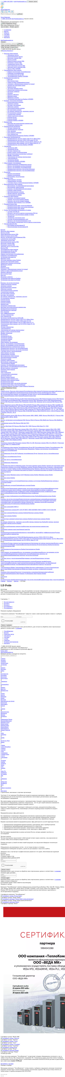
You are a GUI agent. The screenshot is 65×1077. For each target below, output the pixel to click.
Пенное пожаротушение (8, 377)
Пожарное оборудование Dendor (10, 380)
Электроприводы (12, 158)
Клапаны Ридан (12, 117)
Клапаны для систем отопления (13, 100)
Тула (2, 766)
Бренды (6, 31)
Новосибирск (4, 727)
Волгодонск (4, 678)
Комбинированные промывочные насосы (19, 164)
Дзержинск (4, 681)
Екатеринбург (5, 684)
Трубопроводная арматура (11, 78)
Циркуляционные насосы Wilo (16, 65)
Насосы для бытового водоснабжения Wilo (13, 237)
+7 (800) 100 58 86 (6, 18)
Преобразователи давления (15, 129)
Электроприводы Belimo (14, 195)
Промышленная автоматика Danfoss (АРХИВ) (20, 135)
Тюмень (3, 768)
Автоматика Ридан (12, 149)
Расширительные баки (10, 204)
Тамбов (3, 762)
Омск (2, 733)
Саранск (3, 748)
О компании (7, 29)
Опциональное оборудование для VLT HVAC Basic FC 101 (24, 141)
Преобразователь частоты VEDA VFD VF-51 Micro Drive (23, 138)
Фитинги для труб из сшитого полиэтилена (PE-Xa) (22, 213)
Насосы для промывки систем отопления (19, 166)
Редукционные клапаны (14, 113)
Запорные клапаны (12, 103)
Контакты (7, 37)
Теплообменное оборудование (12, 70)
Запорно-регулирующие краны (16, 85)
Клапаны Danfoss (6, 302)
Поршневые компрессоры (14, 125)
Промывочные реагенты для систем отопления (21, 169)
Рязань (2, 742)
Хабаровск (4, 778)
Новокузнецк (4, 724)
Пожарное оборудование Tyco (9, 378)
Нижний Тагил (5, 722)
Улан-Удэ (3, 771)
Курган (3, 705)
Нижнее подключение (13, 173)
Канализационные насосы (15, 56)
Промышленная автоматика (12, 126)
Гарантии (7, 36)
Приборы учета (8, 178)
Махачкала (4, 713)
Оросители (4, 371)
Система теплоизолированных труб (17, 219)
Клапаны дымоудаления (14, 190)
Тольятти (3, 763)
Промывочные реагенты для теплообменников (21, 170)
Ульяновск (4, 772)
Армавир (3, 661)
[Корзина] (9, 12)
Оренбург (3, 734)
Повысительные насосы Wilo (15, 61)
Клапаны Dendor (12, 119)
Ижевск (3, 687)
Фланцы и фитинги (13, 94)
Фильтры (10, 93)
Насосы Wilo (4, 248)
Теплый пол (10, 216)
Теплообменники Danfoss (8, 252)
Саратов (3, 750)
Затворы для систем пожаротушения (18, 199)
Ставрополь (4, 753)
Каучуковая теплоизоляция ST (16, 225)
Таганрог (3, 760)
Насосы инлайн (12, 59)
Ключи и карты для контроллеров (17, 152)
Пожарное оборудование (11, 196)
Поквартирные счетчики (14, 181)
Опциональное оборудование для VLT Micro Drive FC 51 (23, 143)
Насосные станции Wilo (14, 58)
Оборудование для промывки (12, 163)
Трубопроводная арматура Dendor (10, 280)
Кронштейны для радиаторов (15, 176)
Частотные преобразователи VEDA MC (12, 318)
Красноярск (4, 704)
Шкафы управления (13, 155)
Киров (2, 698)
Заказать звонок (32, 1)
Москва (3, 715)
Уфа (2, 775)
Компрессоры (8, 122)
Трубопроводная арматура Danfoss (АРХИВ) (20, 99)
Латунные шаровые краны (15, 88)
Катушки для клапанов (14, 105)
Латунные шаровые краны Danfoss (11, 260)
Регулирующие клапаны (14, 109)
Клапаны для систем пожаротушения (18, 201)
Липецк (3, 708)
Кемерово (3, 696)
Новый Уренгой (5, 730)
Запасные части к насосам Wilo (16, 67)
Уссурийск (4, 774)
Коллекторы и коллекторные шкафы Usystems (20, 214)
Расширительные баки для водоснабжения (19, 205)
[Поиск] (6, 11)
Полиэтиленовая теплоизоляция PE (17, 227)
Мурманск (4, 716)
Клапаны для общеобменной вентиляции (19, 189)
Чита (2, 784)
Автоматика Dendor (13, 160)
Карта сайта (4, 650)
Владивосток (4, 674)
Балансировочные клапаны (15, 102)
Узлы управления (6, 372)
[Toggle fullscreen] (4, 1074)
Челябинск (4, 783)
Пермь (2, 737)
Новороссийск (5, 725)
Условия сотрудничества (11, 642)
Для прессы (7, 635)
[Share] (3, 1074)
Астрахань (4, 664)
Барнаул (3, 667)
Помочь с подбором (6, 625)
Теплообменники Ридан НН (15, 74)
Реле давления (11, 131)
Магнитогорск (5, 712)
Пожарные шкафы (6, 359)
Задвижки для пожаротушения (16, 198)
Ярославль (4, 791)
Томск (2, 765)
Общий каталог (5, 391)
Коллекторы (4, 334)
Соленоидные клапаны (14, 114)
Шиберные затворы (13, 97)
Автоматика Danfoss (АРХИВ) (16, 161)
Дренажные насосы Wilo (8, 240)
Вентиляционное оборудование (13, 184)
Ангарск (3, 660)
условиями (18, 628)
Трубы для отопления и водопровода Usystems (17, 210)
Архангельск (4, 663)
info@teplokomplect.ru (17, 18)
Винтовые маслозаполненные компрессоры (20, 123)
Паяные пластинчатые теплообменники (19, 71)
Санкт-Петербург (6, 746)
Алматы (3, 658)
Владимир (4, 675)
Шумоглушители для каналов (16, 193)
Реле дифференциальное (8, 313)
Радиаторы (7, 172)
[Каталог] (2, 3)
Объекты (6, 33)
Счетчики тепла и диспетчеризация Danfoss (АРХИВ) (23, 182)
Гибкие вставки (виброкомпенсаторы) (18, 82)
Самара (3, 745)
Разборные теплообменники (15, 73)
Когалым (3, 699)
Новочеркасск (5, 728)
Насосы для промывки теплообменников (19, 167)
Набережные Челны (6, 719)
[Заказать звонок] (2, 11)
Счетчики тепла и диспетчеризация (11, 351)
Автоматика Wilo (12, 147)
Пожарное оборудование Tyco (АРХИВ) (19, 202)
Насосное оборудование (11, 53)
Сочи (2, 751)
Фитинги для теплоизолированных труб (19, 220)
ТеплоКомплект (8, 631)
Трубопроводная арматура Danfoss (11, 278)
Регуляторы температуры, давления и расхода (20, 111)
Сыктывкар (4, 757)
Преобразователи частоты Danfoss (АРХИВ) (20, 144)
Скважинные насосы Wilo (14, 64)
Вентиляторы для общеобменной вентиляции (20, 185)
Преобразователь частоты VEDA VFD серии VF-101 (22, 140)
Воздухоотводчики (12, 81)
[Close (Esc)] (1, 1074)
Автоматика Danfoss (6, 337)
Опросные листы (9, 634)
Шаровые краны (12, 96)
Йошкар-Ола (4, 690)
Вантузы (9, 79)
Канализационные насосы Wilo (10, 242)
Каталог (3, 42)
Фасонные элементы (13, 91)
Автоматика (7, 146)
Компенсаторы (11, 87)
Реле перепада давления (14, 132)
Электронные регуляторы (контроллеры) (19, 157)
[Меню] (12, 11)
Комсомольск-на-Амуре (7, 701)
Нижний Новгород (6, 721)
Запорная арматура (6, 375)
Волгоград (4, 677)
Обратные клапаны (13, 106)
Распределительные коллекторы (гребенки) (19, 154)
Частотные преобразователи (12, 137)
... (1, 281)
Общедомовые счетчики (14, 179)
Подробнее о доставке (7, 1063)
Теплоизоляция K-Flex (10, 223)
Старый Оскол (5, 754)
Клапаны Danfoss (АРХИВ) (15, 120)
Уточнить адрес (5, 878)
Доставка (6, 34)
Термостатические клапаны (15, 116)
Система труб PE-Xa (13, 211)
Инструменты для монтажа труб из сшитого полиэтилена (24, 222)
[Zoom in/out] (6, 1074)
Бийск (2, 670)
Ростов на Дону (5, 740)
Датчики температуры (13, 128)
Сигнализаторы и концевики (9, 374)
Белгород (3, 669)
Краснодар (4, 702)
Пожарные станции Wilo (14, 62)
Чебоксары (4, 781)
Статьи (6, 638)
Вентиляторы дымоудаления (15, 187)
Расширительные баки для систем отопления (20, 207)
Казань (3, 693)
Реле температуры (12, 134)
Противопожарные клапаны (15, 192)
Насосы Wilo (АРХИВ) (14, 68)
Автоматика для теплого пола (16, 217)
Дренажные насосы (13, 55)
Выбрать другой (14, 26)
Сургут (3, 756)
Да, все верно (4, 26)
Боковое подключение (13, 175)
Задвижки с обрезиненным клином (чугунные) (21, 84)
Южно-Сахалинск (6, 788)
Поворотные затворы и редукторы (17, 90)
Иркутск (3, 689)
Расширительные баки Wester (15, 208)
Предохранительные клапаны (16, 108)
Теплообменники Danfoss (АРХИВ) (17, 76)
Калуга (3, 695)
